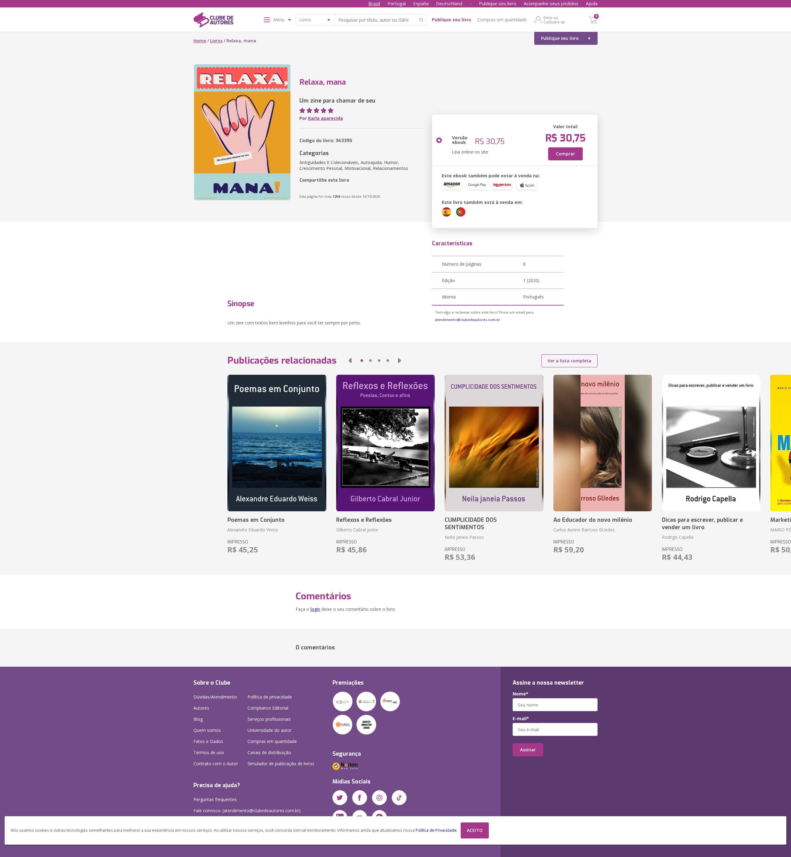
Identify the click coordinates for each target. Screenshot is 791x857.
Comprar (565, 154)
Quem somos (207, 730)
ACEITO (475, 830)
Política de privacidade (269, 697)
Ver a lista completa (569, 361)
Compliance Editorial (267, 708)
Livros (216, 41)
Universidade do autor (269, 730)
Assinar (528, 750)
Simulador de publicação (280, 763)
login (315, 609)
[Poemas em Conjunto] (276, 443)
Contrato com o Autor (215, 763)
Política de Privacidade (436, 830)
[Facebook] (359, 797)
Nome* (520, 693)
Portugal (396, 3)
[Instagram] (379, 797)
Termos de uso (208, 752)
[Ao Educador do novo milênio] (602, 443)
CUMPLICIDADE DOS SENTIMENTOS (471, 523)
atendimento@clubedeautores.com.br (467, 319)
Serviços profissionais (269, 719)
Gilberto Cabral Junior (357, 530)
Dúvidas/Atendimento (215, 697)
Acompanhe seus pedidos (551, 3)
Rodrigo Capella (677, 537)
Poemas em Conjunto (256, 520)
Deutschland (449, 3)
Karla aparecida (325, 118)
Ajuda (592, 3)
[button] (350, 360)
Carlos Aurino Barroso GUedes (584, 530)
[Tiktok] (399, 797)
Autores (201, 708)
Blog (198, 719)
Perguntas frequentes (215, 799)
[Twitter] (339, 797)
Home (199, 41)
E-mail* (521, 718)
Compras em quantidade (502, 20)
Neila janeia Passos (464, 537)
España (421, 3)
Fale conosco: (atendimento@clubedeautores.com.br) (247, 810)
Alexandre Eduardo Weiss (252, 530)
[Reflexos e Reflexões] (385, 443)
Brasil (374, 3)
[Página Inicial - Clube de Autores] (213, 21)
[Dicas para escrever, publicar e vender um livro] (711, 443)
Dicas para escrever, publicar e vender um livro (702, 523)
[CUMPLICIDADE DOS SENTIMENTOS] (494, 443)
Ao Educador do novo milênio (592, 520)
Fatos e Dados (208, 741)
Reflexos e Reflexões (364, 520)
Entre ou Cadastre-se (554, 19)
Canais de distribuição (269, 752)
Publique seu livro (497, 3)
